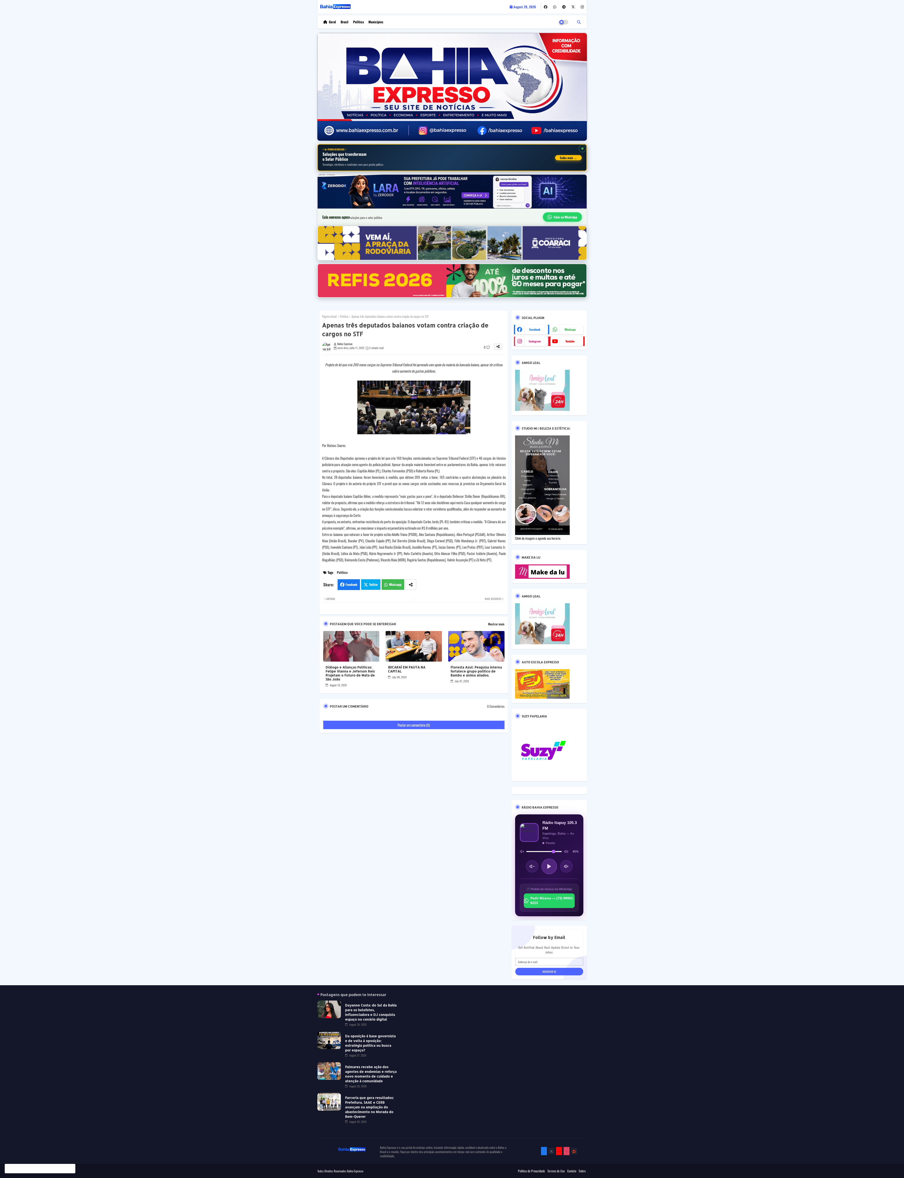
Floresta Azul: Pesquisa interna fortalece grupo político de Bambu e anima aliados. (476, 671)
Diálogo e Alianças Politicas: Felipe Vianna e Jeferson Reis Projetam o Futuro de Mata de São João (350, 673)
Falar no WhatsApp (565, 217)
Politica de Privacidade (531, 1171)
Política (358, 21)
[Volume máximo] (566, 851)
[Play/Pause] (549, 866)
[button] (579, 22)
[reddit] (574, 1151)
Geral (332, 21)
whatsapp (570, 329)
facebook (534, 329)
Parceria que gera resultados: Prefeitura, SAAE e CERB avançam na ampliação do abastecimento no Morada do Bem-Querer (369, 1107)
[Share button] (410, 584)
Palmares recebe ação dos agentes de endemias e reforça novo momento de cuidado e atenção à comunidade (371, 1074)
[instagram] (582, 7)
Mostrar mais (496, 624)
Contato (571, 1171)
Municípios (375, 21)
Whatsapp (395, 584)
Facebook (351, 584)
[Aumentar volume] (566, 866)
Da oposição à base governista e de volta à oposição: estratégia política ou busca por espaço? (370, 1043)
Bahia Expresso (355, 1171)
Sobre (582, 1171)
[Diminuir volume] (532, 866)
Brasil (344, 21)
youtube (570, 341)
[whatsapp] (555, 7)
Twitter (373, 584)
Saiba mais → (568, 157)
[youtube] (559, 1151)
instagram (535, 341)
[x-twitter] (573, 7)
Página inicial (329, 316)
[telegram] (564, 7)
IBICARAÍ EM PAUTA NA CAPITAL (406, 669)
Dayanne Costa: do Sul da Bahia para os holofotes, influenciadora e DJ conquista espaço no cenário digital (371, 1012)
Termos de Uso (556, 1171)
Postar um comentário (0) (414, 725)
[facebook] (546, 7)
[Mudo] (522, 851)
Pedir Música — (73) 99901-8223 (552, 900)
